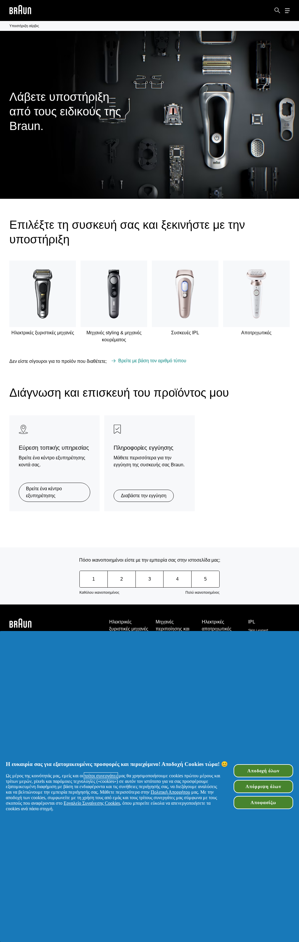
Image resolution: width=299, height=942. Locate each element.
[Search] (277, 10)
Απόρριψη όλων (263, 786)
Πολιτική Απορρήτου (170, 792)
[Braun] (20, 10)
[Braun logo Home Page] (20, 10)
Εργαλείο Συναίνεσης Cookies (92, 803)
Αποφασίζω (263, 802)
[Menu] (287, 10)
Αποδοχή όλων (263, 771)
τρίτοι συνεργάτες (100, 775)
